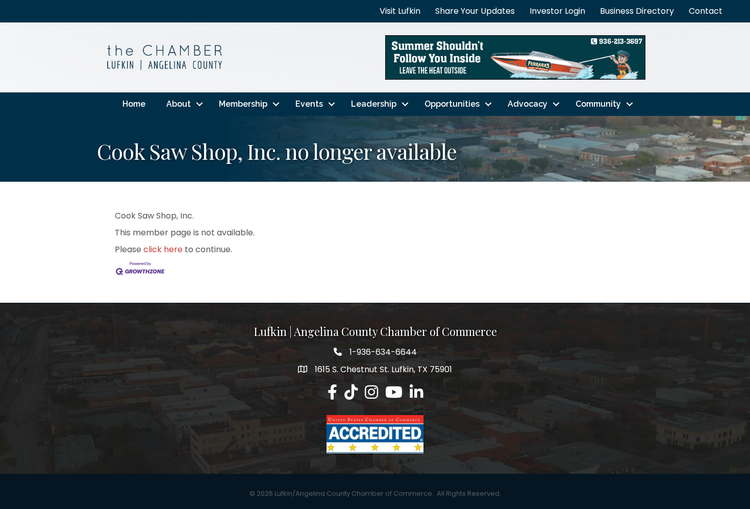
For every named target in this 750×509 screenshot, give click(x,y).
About (178, 104)
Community (598, 104)
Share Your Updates (475, 11)
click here (163, 249)
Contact (705, 11)
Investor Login (557, 11)
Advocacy (527, 104)
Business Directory (637, 11)
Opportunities (452, 104)
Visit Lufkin (400, 11)
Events (309, 104)
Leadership (373, 104)
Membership (243, 104)
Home (133, 104)
